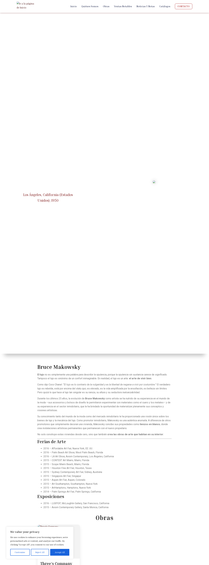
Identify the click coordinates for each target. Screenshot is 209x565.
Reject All (40, 552)
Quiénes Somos (89, 6)
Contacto (183, 6)
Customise (20, 552)
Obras (106, 6)
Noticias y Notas (145, 6)
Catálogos (164, 6)
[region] (39, 543)
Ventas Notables (123, 6)
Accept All (60, 552)
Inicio (73, 6)
